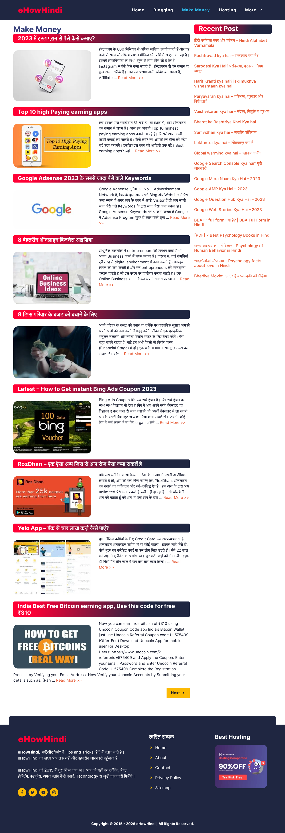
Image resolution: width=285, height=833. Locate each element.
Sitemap (163, 787)
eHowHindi (145, 823)
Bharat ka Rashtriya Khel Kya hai (225, 122)
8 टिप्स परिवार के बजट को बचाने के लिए (57, 314)
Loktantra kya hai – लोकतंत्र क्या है (223, 142)
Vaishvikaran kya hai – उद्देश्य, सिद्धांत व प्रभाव (231, 111)
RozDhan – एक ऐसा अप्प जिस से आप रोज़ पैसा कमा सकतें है (80, 464)
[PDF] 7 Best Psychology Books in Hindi (232, 235)
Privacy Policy (168, 777)
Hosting (227, 10)
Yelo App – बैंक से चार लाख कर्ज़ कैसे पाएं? (63, 528)
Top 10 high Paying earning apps (62, 111)
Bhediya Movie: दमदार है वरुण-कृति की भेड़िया (230, 276)
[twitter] (32, 792)
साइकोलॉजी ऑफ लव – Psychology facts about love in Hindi (227, 263)
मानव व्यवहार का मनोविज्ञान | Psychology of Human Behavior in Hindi (228, 248)
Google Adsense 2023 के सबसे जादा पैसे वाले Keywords (84, 178)
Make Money (196, 10)
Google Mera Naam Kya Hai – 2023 (227, 178)
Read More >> (131, 77)
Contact (163, 767)
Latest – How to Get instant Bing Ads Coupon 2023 (87, 389)
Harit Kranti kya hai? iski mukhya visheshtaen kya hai (225, 83)
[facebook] (22, 792)
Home (138, 10)
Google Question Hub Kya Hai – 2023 (229, 199)
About (161, 757)
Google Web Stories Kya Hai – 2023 (228, 209)
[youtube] (43, 792)
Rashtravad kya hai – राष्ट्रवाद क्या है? (226, 55)
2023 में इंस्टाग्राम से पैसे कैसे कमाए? (56, 38)
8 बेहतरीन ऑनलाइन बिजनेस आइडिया (55, 239)
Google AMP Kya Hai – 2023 (221, 189)
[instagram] (54, 792)
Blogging (163, 10)
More (250, 10)
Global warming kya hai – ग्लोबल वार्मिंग (227, 153)
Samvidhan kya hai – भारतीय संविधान (225, 132)
